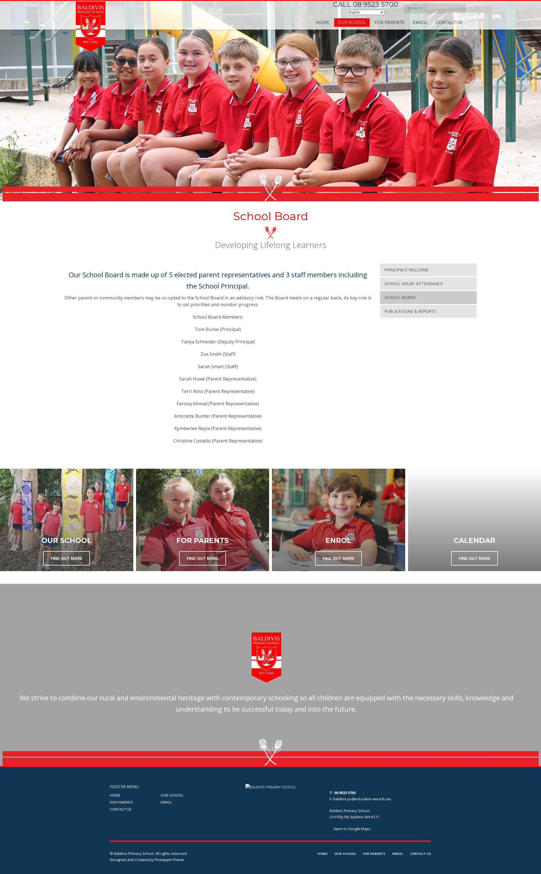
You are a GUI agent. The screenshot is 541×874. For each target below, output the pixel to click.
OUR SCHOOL (172, 795)
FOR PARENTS (121, 802)
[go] (460, 8)
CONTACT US (121, 809)
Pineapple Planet (169, 859)
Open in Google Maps (351, 828)
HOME (115, 795)
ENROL (166, 802)
